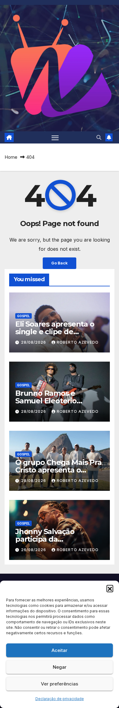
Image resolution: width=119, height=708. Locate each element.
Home (11, 157)
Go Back (59, 263)
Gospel (23, 316)
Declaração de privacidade (59, 698)
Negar (60, 667)
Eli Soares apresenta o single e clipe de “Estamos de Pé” (54, 332)
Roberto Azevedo (78, 342)
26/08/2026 (34, 549)
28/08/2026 (34, 342)
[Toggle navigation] (55, 137)
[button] (110, 588)
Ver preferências (59, 684)
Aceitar (59, 650)
